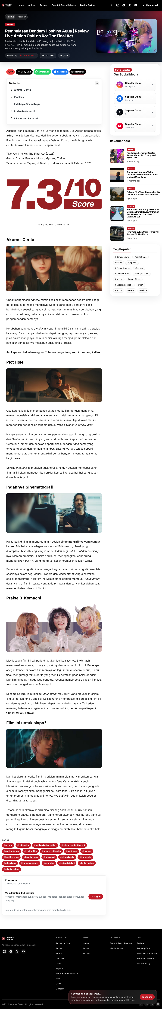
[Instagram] (117, 5)
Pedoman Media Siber (147, 953)
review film (30, 851)
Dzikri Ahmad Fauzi (27, 55)
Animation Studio (64, 943)
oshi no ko (23, 845)
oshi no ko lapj (11, 851)
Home (21, 5)
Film (58, 978)
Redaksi (140, 943)
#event (131, 290)
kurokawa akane (29, 863)
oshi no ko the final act (73, 845)
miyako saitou (11, 869)
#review (139, 268)
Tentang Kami (143, 948)
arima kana (10, 863)
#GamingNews (122, 257)
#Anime (118, 279)
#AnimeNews (134, 279)
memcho (49, 863)
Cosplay (60, 958)
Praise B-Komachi (24, 111)
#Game (118, 262)
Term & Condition (145, 958)
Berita (59, 953)
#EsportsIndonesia (124, 285)
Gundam (60, 988)
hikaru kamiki (67, 857)
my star (86, 851)
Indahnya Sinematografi (28, 104)
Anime (31, 5)
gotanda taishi (67, 863)
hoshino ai (49, 857)
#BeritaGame (140, 257)
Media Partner (88, 5)
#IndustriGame (141, 273)
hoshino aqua (11, 857)
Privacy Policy (143, 963)
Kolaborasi (152, 5)
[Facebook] (123, 5)
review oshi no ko (51, 851)
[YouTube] (135, 5)
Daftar (59, 963)
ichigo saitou (87, 863)
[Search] (111, 5)
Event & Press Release (64, 5)
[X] (129, 5)
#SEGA (118, 290)
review (8, 845)
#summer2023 (122, 273)
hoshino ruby (31, 857)
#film (140, 285)
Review (43, 5)
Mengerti (147, 997)
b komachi (85, 857)
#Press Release (122, 268)
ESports (59, 968)
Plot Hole (19, 96)
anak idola (71, 851)
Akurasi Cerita (22, 89)
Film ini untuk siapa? (26, 118)
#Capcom (132, 262)
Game (59, 983)
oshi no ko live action (45, 845)
